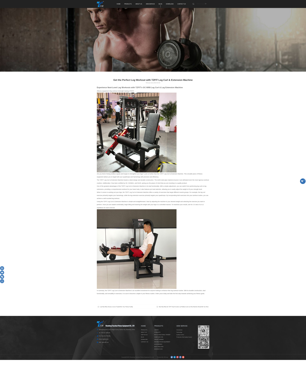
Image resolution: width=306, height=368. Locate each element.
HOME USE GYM (158, 337)
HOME (118, 4)
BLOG (160, 4)
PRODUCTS (128, 4)
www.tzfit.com (105, 342)
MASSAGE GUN (158, 349)
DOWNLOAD (170, 4)
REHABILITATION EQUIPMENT (162, 341)
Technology (179, 332)
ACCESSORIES (158, 344)
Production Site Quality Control (184, 337)
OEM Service (150, 4)
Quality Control (180, 334)
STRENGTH (157, 332)
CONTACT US (181, 4)
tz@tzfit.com (105, 339)
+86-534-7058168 (105, 332)
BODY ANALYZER (158, 346)
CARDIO (156, 330)
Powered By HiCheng (162, 357)
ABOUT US (138, 4)
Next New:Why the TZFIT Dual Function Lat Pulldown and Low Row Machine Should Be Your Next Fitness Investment (183, 307)
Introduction (179, 330)
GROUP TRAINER (159, 339)
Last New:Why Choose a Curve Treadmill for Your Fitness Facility (116, 306)
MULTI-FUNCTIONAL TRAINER (162, 334)
